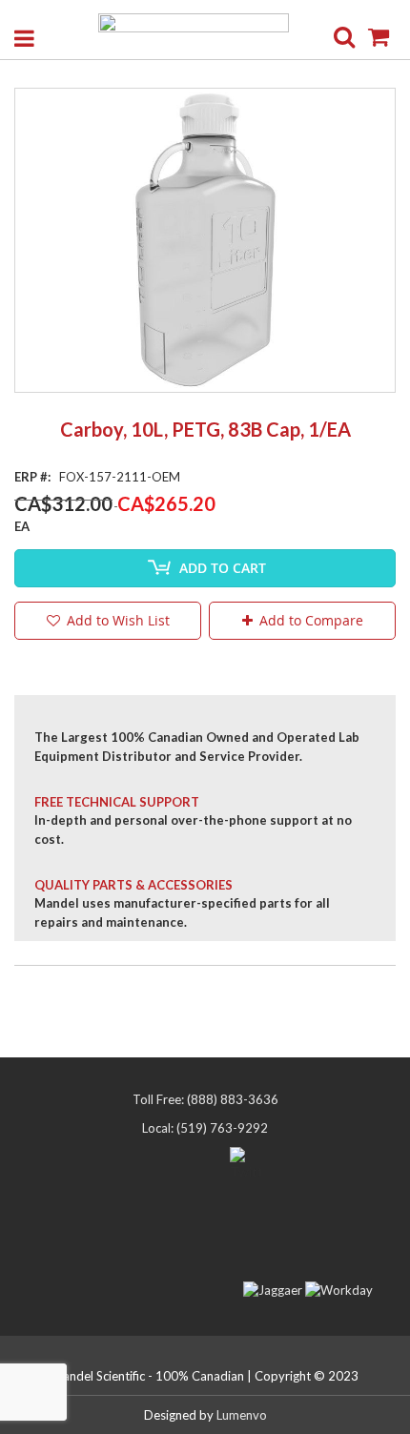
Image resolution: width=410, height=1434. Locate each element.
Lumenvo (241, 1415)
